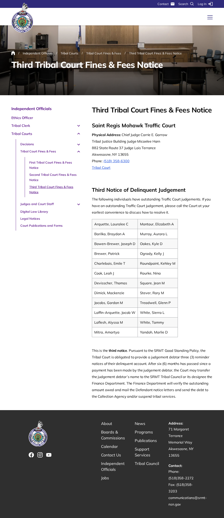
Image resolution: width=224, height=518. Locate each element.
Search (183, 4)
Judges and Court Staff (37, 204)
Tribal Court (101, 167)
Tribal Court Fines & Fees (38, 151)
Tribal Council (147, 463)
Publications (146, 440)
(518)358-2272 (181, 478)
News (140, 423)
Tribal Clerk (20, 125)
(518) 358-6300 (116, 161)
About (106, 423)
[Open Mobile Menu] (210, 17)
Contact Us (111, 455)
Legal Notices (30, 219)
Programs (144, 432)
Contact (163, 4)
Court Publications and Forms (41, 226)
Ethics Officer (22, 118)
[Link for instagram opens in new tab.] (40, 455)
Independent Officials (31, 108)
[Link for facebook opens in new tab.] (31, 455)
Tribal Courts (21, 133)
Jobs (105, 477)
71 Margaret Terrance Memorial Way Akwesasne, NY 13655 (181, 442)
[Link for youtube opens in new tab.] (48, 455)
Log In (202, 4)
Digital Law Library (34, 212)
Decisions (27, 144)
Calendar (109, 446)
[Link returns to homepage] (22, 18)
